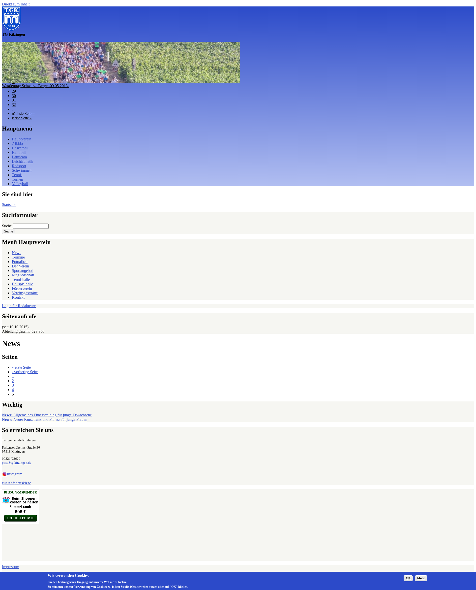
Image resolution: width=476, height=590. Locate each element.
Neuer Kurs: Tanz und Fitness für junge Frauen (44, 419)
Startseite (9, 204)
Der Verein (20, 266)
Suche (7, 226)
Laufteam (19, 157)
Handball (19, 152)
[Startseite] (11, 30)
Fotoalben (20, 262)
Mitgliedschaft (23, 275)
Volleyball (20, 184)
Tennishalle (21, 279)
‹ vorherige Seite (25, 372)
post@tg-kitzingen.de (16, 462)
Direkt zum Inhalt (16, 4)
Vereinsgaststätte (25, 293)
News (16, 253)
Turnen (17, 179)
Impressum (10, 567)
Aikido (17, 143)
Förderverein (22, 288)
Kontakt (18, 297)
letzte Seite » (22, 118)
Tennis (17, 175)
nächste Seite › (23, 113)
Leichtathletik (22, 161)
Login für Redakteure (19, 306)
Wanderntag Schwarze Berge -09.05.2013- (35, 86)
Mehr (421, 578)
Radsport (19, 166)
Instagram (14, 474)
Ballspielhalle (22, 284)
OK (408, 578)
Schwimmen (21, 170)
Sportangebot (22, 270)
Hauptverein (21, 139)
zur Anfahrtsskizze (16, 483)
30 (14, 96)
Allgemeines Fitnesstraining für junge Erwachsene (47, 415)
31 (14, 100)
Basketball (20, 148)
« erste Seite (21, 367)
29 (14, 91)
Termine (18, 257)
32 (14, 104)
